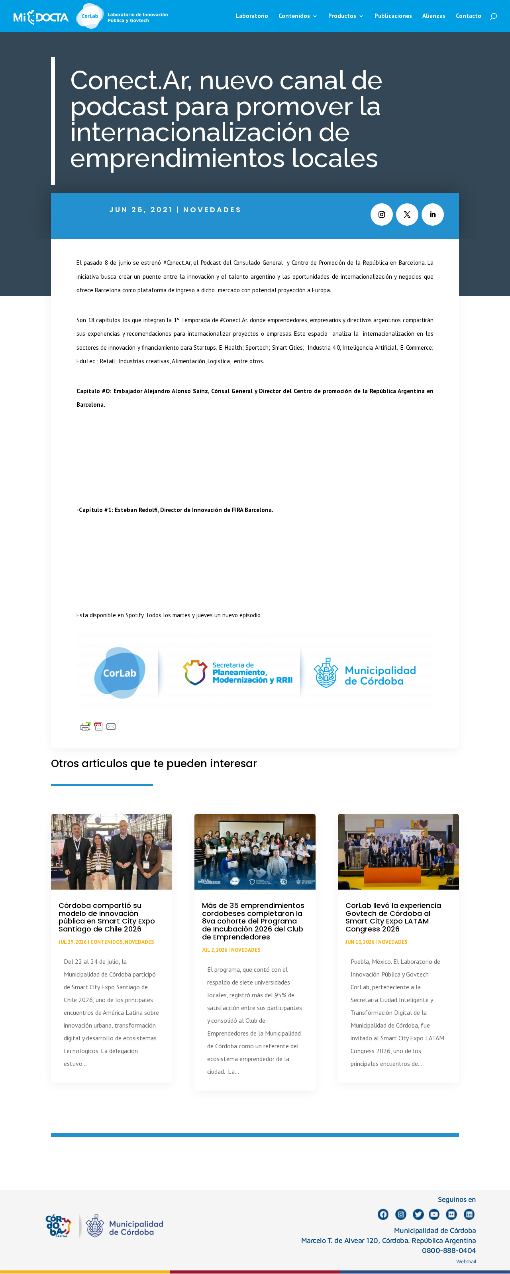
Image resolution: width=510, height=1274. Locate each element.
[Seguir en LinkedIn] (433, 214)
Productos (342, 16)
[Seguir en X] (407, 214)
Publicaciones (393, 16)
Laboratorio (252, 16)
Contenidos (106, 942)
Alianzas (433, 16)
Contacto (468, 16)
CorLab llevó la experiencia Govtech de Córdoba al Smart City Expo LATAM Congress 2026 (393, 917)
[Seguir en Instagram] (382, 214)
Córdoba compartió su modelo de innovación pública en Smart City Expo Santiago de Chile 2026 (107, 917)
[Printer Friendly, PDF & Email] (98, 726)
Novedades (212, 210)
